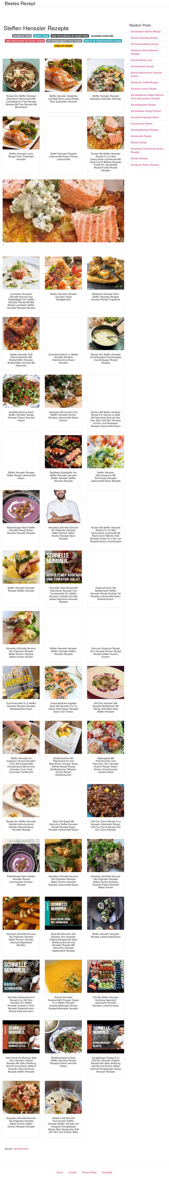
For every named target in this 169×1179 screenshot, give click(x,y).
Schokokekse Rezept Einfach (146, 111)
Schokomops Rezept (141, 123)
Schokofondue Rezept (142, 66)
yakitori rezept (41, 35)
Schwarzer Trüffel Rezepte (144, 82)
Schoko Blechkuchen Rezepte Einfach (146, 74)
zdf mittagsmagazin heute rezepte (64, 40)
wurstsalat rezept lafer (102, 35)
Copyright (107, 1172)
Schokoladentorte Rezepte (144, 129)
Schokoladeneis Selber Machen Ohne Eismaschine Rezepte (147, 96)
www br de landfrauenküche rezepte (102, 40)
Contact (72, 1172)
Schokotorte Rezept (141, 136)
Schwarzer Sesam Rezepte (145, 164)
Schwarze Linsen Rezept (144, 88)
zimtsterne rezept (22, 35)
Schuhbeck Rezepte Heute (145, 117)
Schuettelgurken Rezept (143, 104)
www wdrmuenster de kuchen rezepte (25, 40)
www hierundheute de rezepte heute (69, 35)
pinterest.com (21, 1148)
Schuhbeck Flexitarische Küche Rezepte (147, 150)
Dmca (60, 1172)
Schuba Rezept (139, 142)
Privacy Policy (89, 1172)
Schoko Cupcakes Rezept (144, 37)
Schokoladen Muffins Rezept (146, 31)
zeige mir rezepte (63, 45)
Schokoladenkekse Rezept (144, 44)
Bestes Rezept (20, 3)
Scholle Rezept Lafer (141, 60)
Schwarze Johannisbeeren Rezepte (144, 52)
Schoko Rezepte (139, 158)
